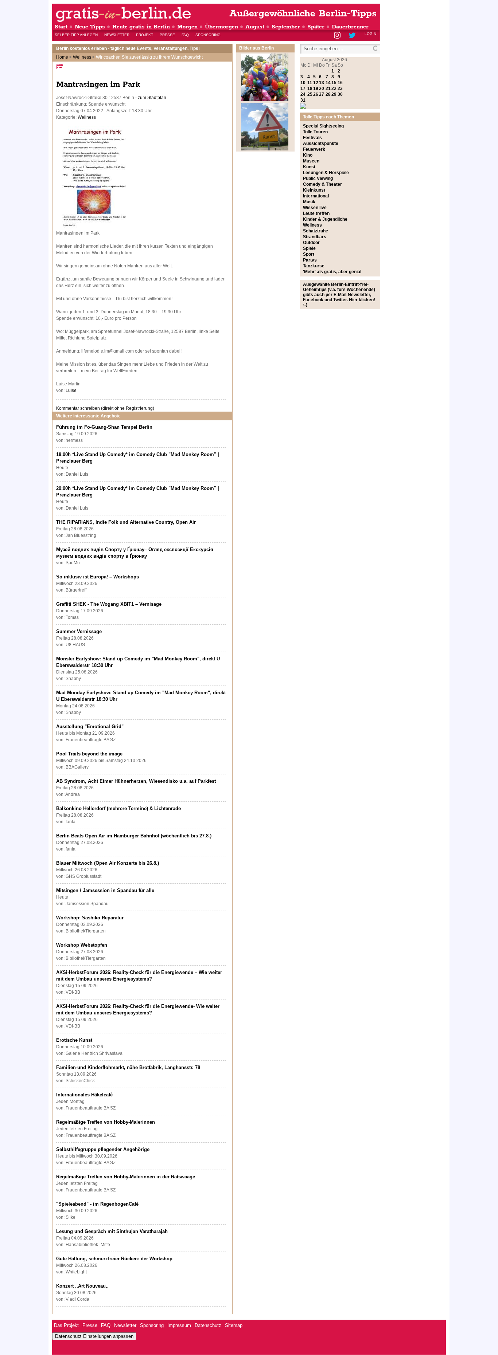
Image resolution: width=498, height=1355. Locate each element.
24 (303, 94)
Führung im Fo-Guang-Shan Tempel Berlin (104, 427)
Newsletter (116, 35)
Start (61, 26)
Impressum (179, 1325)
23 (340, 88)
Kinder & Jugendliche (325, 219)
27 (321, 94)
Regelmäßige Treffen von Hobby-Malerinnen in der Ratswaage (125, 1176)
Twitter (353, 36)
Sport (308, 254)
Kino (307, 155)
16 (340, 82)
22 (333, 88)
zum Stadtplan (152, 97)
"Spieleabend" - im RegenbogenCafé (97, 1204)
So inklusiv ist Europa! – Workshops (97, 577)
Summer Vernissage (79, 631)
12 (315, 82)
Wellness (82, 57)
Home (62, 57)
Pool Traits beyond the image (89, 754)
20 (321, 88)
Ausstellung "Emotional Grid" (90, 726)
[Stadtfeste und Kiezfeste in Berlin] (264, 99)
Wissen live (315, 207)
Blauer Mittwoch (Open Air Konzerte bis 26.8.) (107, 863)
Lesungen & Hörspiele (326, 172)
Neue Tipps (90, 26)
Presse (167, 35)
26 (315, 94)
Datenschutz (208, 1325)
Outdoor (311, 242)
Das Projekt (66, 1325)
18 (309, 88)
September (286, 26)
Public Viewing (318, 178)
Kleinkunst (314, 190)
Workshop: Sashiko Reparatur (90, 917)
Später (315, 26)
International (316, 196)
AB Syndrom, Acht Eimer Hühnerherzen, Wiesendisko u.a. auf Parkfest (136, 781)
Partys (310, 260)
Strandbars (314, 236)
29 (333, 94)
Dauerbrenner (350, 26)
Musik (309, 201)
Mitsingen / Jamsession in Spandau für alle (105, 890)
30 (340, 94)
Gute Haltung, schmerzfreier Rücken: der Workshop (114, 1258)
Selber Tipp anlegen (76, 35)
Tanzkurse (313, 265)
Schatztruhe (315, 230)
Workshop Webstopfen (81, 945)
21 (328, 88)
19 (315, 88)
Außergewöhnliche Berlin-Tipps (303, 13)
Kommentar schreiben (105, 408)
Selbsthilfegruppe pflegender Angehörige (102, 1149)
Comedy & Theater (322, 184)
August (254, 26)
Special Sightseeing (323, 126)
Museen (311, 161)
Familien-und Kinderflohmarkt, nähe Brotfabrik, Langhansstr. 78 (128, 1067)
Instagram (337, 36)
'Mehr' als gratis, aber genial (332, 271)
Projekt (144, 35)
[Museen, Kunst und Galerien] (264, 149)
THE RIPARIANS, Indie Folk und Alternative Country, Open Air (126, 522)
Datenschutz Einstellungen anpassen (94, 1336)
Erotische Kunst (74, 1040)
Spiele (309, 248)
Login (370, 34)
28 (328, 94)
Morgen (187, 26)
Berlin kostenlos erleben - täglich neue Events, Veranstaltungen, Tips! (128, 48)
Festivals (312, 137)
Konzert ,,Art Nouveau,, (82, 1286)
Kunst (309, 166)
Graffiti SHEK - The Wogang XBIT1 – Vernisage (109, 604)
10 (303, 82)
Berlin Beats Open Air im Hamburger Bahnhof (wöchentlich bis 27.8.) (133, 835)
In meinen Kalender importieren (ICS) (61, 66)
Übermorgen (221, 26)
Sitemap (233, 1325)
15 (333, 82)
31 (303, 100)
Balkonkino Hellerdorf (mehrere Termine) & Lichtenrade (118, 808)
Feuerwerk (314, 149)
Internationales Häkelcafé (84, 1094)
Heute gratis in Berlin (141, 26)
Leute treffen (316, 213)
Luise (71, 390)
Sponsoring (208, 35)
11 (309, 82)
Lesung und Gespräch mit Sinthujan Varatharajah (112, 1231)
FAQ (185, 35)
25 (309, 94)
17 (303, 88)
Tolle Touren (315, 131)
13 (321, 82)
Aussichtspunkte (320, 143)
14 (328, 82)
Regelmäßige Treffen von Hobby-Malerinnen (105, 1122)
